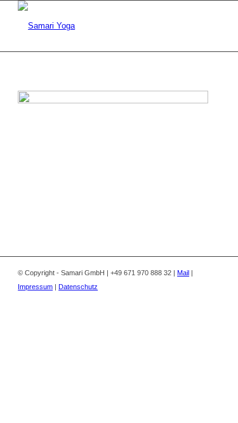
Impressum (35, 286)
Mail (183, 273)
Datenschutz (78, 286)
